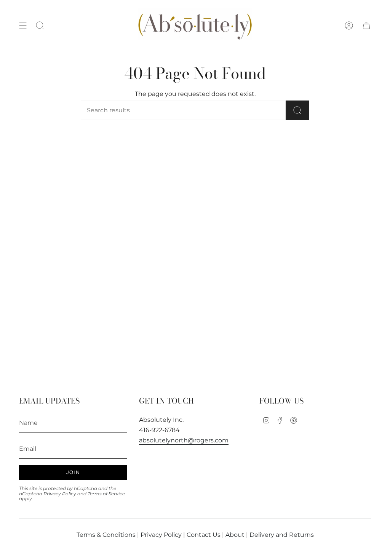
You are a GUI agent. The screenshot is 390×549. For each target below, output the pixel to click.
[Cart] (366, 25)
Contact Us (204, 534)
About (235, 534)
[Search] (297, 110)
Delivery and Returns (281, 534)
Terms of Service (106, 493)
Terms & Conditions (106, 534)
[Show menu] (22, 25)
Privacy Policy (59, 493)
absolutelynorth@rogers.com (184, 440)
